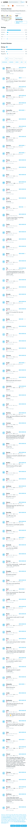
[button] (21, 2)
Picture (11, 58)
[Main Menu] (1, 2)
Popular (3, 5)
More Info (24, 825)
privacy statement (7, 817)
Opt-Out (18, 825)
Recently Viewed (20, 5)
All (6, 58)
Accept (12, 825)
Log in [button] (23, 2)
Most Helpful (18, 58)
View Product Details (19, 22)
